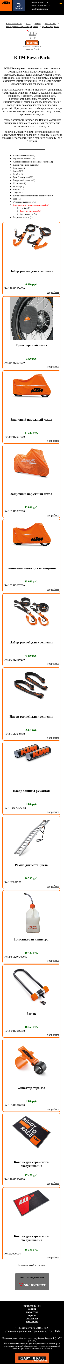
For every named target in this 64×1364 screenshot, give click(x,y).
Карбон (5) (18, 174)
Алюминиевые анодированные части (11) (33, 162)
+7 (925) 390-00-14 (41, 5)
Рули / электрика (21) (23, 177)
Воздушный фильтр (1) (24, 180)
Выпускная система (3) (24, 155)
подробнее (53, 292)
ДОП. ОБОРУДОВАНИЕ (32, 1277)
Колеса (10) (18, 186)
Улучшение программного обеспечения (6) (33, 196)
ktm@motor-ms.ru (40, 9)
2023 (28, 23)
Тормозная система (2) (23, 159)
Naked (38, 23)
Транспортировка (50, 26)
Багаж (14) (18, 171)
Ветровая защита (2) (22, 217)
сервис (32, 1315)
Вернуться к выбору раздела (31, 1265)
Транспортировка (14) (30, 211)
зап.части (32, 1318)
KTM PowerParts (14, 23)
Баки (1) (16, 199)
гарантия (32, 1312)
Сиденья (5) (18, 192)
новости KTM (32, 1305)
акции (32, 1308)
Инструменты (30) (28, 214)
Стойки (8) (25, 208)
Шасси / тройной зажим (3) (26, 165)
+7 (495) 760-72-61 (41, 2)
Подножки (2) (19, 168)
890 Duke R (50, 23)
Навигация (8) (19, 183)
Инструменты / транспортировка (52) (31, 205)
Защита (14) (18, 189)
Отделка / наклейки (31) (24, 202)
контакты (32, 1321)
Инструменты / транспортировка (22, 26)
